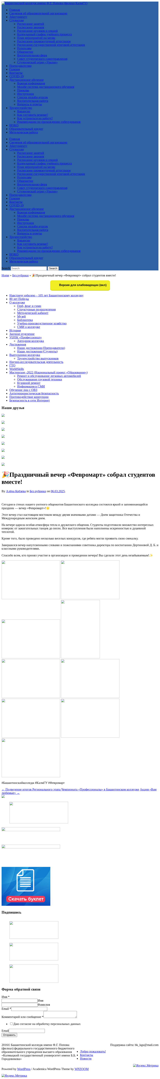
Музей (21, 316)
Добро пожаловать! (93, 1051)
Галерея (14, 69)
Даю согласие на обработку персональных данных (47, 1024)
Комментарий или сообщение (23, 1017)
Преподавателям (20, 65)
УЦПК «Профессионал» (25, 337)
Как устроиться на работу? (35, 118)
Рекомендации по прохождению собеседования (48, 121)
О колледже (17, 302)
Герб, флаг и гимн (29, 306)
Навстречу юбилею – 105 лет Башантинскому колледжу (46, 295)
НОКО (14, 125)
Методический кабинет (32, 313)
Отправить (9, 1035)
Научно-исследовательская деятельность (36, 362)
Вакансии (23, 111)
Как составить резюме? (32, 114)
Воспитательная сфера (32, 55)
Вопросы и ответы (29, 104)
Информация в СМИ (31, 386)
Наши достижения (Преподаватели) (41, 348)
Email (6, 1008)
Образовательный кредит (26, 128)
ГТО (12, 365)
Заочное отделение (22, 334)
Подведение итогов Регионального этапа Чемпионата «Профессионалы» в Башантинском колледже (70, 789)
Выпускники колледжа (24, 355)
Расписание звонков (30, 27)
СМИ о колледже (28, 327)
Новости (86, 1058)
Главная (14, 9)
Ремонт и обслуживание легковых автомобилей (49, 376)
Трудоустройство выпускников (38, 358)
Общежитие (25, 51)
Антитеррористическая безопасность (34, 393)
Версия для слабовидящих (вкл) (82, 285)
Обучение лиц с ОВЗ (23, 390)
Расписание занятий (30, 23)
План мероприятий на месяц (36, 37)
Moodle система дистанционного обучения (45, 86)
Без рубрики (20, 275)
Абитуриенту (18, 16)
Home (5, 275)
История (15, 330)
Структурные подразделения (36, 309)
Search (6, 268)
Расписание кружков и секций (37, 30)
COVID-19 (16, 76)
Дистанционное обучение (26, 79)
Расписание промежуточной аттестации (44, 41)
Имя (6, 997)
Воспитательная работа (32, 100)
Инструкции (25, 93)
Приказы (23, 90)
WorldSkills (16, 369)
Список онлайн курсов (32, 97)
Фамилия (44, 1004)
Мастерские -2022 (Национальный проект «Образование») (48, 372)
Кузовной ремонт (28, 383)
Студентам (16, 20)
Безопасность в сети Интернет (29, 400)
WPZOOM (82, 1069)
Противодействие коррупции (29, 397)
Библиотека (25, 320)
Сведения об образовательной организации (38, 13)
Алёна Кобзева (16, 491)
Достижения (17, 344)
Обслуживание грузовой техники (39, 379)
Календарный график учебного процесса (44, 34)
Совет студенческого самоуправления (42, 58)
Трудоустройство (20, 107)
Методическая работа (23, 132)
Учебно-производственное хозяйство (42, 323)
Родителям (24, 48)
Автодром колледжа (30, 341)
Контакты (15, 72)
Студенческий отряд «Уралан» (37, 62)
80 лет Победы (19, 299)
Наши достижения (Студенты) (37, 351)
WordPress (23, 1069)
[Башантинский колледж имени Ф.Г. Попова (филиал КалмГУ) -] (44, 3)
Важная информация (31, 83)
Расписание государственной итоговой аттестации (51, 44)
